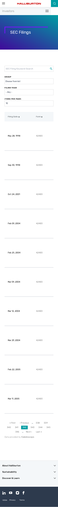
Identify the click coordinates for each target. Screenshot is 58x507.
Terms (22, 500)
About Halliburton (11, 466)
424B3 (39, 136)
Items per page (13, 99)
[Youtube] (11, 493)
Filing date (13, 117)
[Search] (54, 3)
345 (48, 427)
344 (40, 427)
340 (9, 427)
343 (33, 427)
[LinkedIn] (4, 493)
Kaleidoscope (27, 437)
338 (38, 423)
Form (38, 117)
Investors (8, 11)
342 (25, 427)
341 (17, 427)
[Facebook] (24, 493)
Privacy (12, 500)
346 (17, 432)
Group (8, 77)
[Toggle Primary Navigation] (3, 3)
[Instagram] (17, 493)
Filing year (11, 88)
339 (46, 423)
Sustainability (9, 472)
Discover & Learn (11, 478)
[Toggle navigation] (46, 11)
